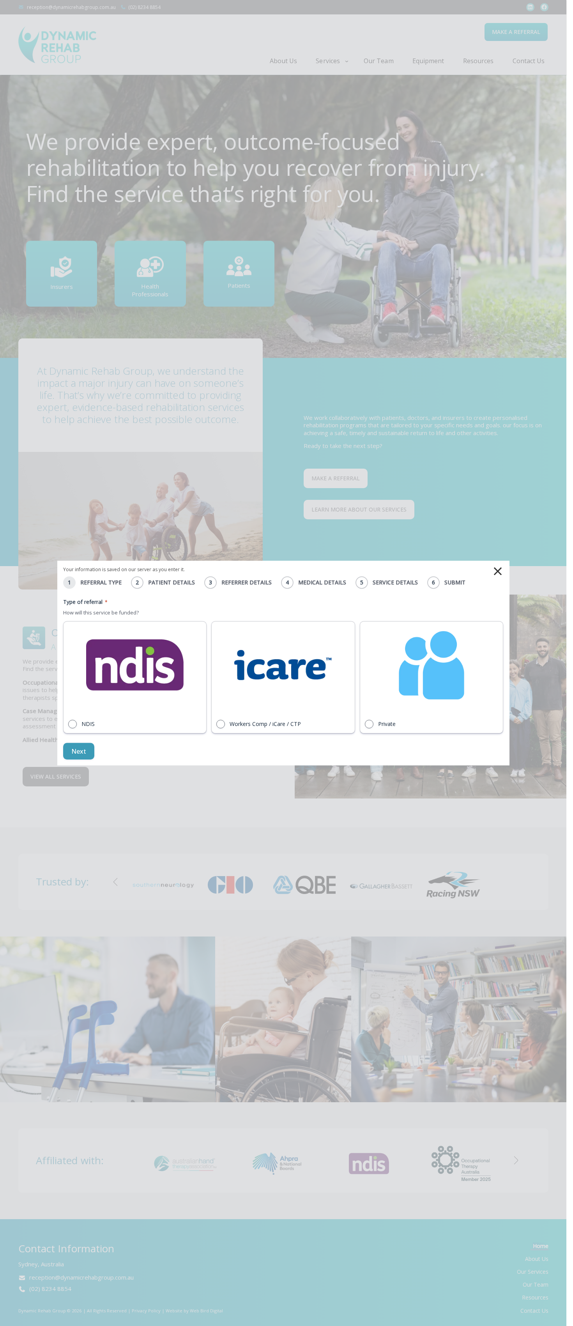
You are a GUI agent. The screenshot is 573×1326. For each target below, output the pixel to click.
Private (387, 724)
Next (78, 751)
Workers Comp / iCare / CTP (265, 724)
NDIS (88, 724)
